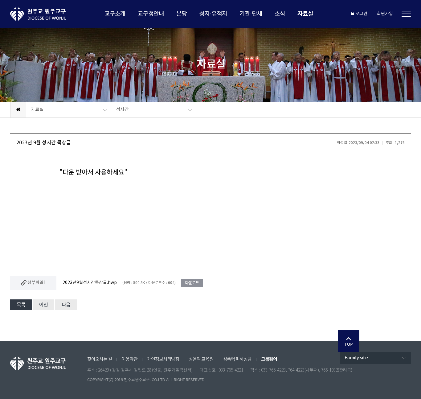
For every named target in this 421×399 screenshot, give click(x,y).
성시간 (122, 109)
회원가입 (385, 13)
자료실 (305, 13)
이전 (43, 305)
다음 (66, 305)
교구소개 (114, 13)
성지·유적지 (213, 13)
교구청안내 (151, 13)
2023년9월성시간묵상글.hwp (90, 282)
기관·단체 (250, 13)
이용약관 (129, 359)
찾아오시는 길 (99, 359)
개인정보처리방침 (163, 359)
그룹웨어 (269, 359)
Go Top (348, 341)
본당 (181, 13)
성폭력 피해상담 (237, 359)
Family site (356, 357)
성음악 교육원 (201, 359)
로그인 (361, 13)
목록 (21, 305)
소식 (280, 13)
